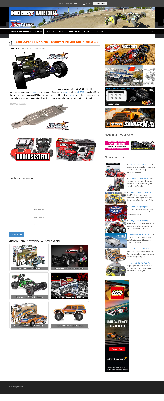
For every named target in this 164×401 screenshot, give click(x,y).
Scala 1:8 (30, 48)
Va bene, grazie (100, 4)
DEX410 (80, 92)
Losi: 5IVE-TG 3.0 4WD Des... (141, 263)
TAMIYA (38, 31)
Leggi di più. (86, 3)
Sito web (36, 225)
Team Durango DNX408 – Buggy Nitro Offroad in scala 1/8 (56, 41)
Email (39, 217)
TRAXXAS (49, 31)
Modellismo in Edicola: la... (140, 178)
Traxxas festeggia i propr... (139, 207)
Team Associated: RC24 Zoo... (141, 249)
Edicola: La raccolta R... (138, 164)
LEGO (60, 31)
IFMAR (34, 92)
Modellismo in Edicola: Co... (140, 235)
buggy (65, 92)
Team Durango (39, 48)
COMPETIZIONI (73, 31)
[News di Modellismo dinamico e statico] (39, 15)
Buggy (24, 48)
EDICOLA (99, 31)
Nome (39, 209)
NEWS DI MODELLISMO (21, 31)
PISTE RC (88, 31)
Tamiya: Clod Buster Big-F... (140, 221)
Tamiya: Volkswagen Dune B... (141, 192)
